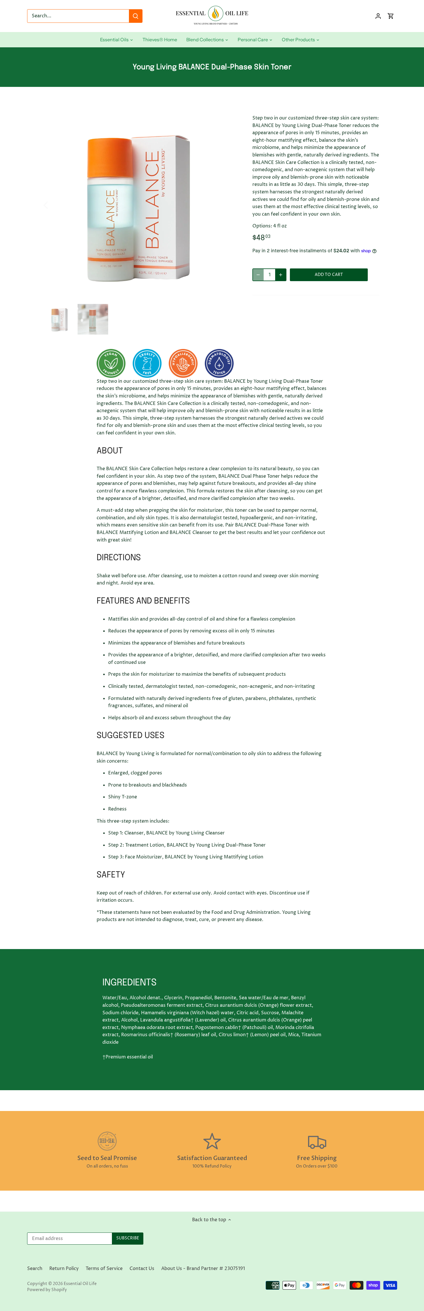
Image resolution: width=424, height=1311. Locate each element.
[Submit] (135, 16)
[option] (142, 205)
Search (34, 1268)
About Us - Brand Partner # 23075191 (203, 1268)
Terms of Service (104, 1268)
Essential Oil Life (80, 1284)
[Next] (229, 204)
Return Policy (64, 1268)
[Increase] (280, 275)
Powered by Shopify (47, 1290)
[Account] (378, 16)
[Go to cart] (390, 16)
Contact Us (142, 1268)
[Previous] (53, 204)
